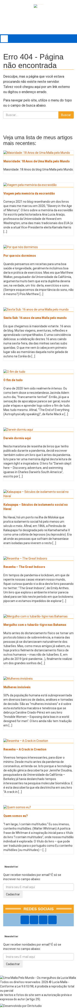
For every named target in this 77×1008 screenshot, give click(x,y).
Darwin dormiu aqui (17, 438)
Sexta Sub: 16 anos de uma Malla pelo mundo (35, 318)
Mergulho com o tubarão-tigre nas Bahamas (34, 624)
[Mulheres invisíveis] (38, 678)
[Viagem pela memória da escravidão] (38, 185)
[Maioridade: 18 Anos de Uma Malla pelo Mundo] (38, 153)
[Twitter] (43, 920)
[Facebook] (25, 920)
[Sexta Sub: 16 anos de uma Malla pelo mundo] (38, 309)
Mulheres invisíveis (17, 687)
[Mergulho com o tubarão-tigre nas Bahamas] (38, 616)
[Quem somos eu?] (38, 807)
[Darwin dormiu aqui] (38, 429)
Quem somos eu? (15, 816)
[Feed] (52, 920)
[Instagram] (34, 920)
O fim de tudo (13, 380)
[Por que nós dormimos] (38, 247)
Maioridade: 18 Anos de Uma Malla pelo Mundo (36, 161)
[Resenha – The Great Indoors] (38, 558)
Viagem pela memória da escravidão (29, 193)
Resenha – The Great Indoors (24, 567)
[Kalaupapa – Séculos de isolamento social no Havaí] (38, 494)
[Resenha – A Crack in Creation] (38, 741)
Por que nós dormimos (19, 255)
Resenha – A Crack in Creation (24, 749)
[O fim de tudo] (38, 372)
